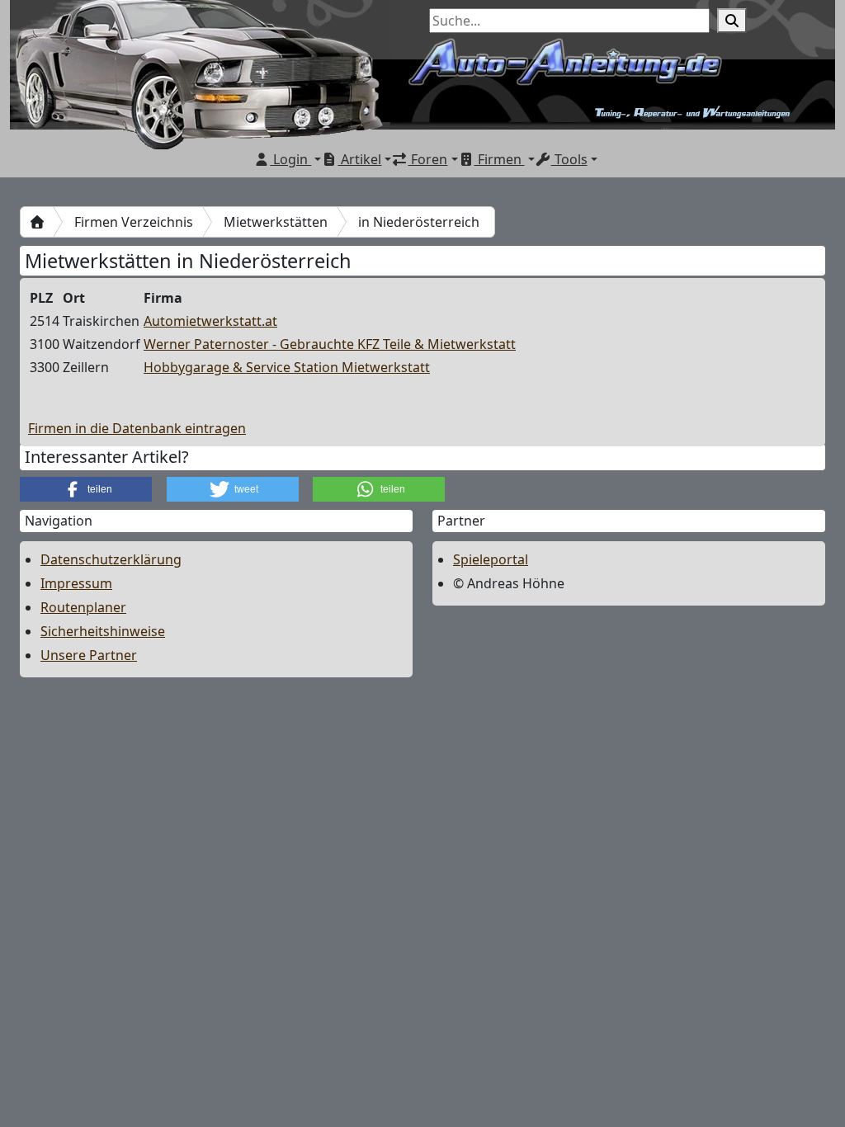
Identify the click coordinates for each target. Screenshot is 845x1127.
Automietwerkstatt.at (210, 321)
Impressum (76, 583)
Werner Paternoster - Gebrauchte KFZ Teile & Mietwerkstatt (330, 344)
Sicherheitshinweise (102, 631)
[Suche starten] (732, 20)
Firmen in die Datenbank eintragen (137, 428)
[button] (86, 489)
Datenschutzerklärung (111, 559)
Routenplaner (83, 607)
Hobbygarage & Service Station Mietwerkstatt (287, 367)
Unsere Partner (88, 655)
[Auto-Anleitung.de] (37, 222)
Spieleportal (490, 559)
